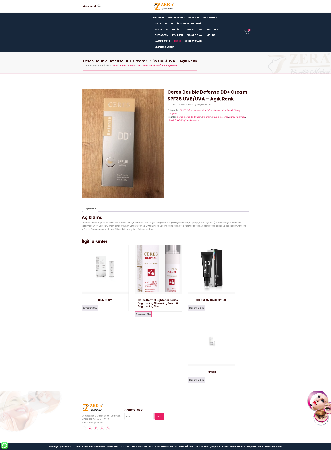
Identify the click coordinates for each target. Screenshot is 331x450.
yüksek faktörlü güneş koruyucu (183, 120)
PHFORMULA (210, 17)
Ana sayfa (93, 65)
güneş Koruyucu (237, 116)
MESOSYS (212, 29)
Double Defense (220, 116)
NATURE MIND (162, 41)
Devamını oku (90, 307)
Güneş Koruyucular (196, 110)
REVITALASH (161, 29)
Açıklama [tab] (90, 208)
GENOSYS (194, 17)
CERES (177, 41)
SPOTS (212, 372)
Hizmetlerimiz (176, 17)
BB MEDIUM (105, 300)
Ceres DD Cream (192, 116)
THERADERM (161, 35)
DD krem (206, 116)
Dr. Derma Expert (164, 46)
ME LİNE (211, 35)
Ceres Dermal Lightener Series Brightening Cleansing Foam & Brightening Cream (158, 303)
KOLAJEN (177, 35)
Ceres (180, 116)
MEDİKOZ (177, 29)
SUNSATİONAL (195, 29)
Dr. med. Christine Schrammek (183, 23)
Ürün (106, 65)
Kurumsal (158, 17)
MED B (158, 23)
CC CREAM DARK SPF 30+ (212, 300)
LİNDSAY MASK (193, 41)
